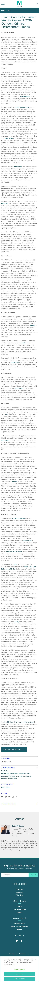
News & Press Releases (19, 926)
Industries (19, 892)
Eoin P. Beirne (9, 32)
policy (17, 622)
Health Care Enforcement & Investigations (15, 773)
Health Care (5, 771)
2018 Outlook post (22, 107)
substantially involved (14, 551)
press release (25, 96)
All (9, 10)
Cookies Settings (19, 969)
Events (19, 929)
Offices (19, 906)
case (7, 414)
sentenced (26, 343)
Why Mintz (19, 895)
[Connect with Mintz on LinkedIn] (17, 942)
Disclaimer (22, 954)
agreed (33, 325)
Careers (19, 912)
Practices (19, 889)
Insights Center (19, 923)
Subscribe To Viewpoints (12, 749)
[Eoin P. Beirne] (5, 829)
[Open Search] (36, 4)
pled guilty (9, 138)
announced (27, 540)
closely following (18, 518)
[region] (19, 969)
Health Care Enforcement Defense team (19, 722)
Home (3, 10)
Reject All (19, 974)
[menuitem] (3, 10)
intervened (18, 166)
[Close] (36, 959)
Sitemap (12, 954)
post (15, 564)
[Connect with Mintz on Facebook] (22, 942)
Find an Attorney (19, 909)
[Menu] (3, 4)
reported (5, 203)
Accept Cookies (19, 978)
